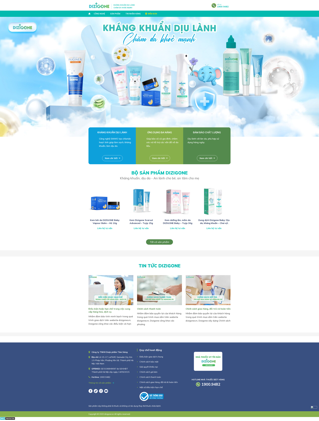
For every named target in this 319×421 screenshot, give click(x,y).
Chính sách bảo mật (149, 361)
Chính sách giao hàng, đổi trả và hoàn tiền (208, 308)
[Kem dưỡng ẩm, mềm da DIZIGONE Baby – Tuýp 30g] (177, 216)
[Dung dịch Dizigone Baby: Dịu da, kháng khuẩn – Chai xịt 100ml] (214, 216)
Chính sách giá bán (148, 372)
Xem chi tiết (111, 158)
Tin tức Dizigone (159, 266)
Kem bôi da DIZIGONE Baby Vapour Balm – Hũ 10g (105, 222)
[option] (159, 77)
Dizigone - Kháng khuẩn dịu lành (99, 5)
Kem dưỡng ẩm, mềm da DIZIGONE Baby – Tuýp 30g (177, 222)
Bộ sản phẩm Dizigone (159, 175)
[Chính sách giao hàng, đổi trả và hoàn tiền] (208, 305)
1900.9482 (210, 384)
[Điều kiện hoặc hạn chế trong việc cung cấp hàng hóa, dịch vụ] (110, 305)
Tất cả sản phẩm (159, 242)
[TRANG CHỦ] (89, 14)
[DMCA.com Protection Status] (7, 419)
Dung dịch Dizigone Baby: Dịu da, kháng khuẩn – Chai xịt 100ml (214, 223)
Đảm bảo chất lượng (207, 132)
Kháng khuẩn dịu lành (112, 132)
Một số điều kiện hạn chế (151, 387)
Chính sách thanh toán (149, 308)
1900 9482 (223, 5)
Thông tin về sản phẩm (100, 383)
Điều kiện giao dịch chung (151, 356)
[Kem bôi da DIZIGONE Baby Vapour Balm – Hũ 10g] (104, 216)
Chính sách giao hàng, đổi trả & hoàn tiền (159, 382)
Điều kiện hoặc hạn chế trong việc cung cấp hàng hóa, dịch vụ (109, 310)
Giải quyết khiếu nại (149, 367)
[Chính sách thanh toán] (159, 305)
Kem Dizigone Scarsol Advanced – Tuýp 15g (141, 222)
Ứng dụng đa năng (159, 132)
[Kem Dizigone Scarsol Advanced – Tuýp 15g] (141, 216)
